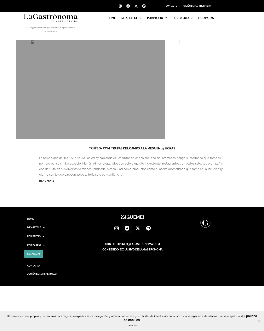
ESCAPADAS (206, 18)
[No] (259, 321)
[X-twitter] (136, 6)
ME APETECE (129, 18)
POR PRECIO (155, 18)
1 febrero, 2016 (147, 134)
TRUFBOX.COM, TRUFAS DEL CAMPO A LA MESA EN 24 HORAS (132, 148)
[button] (131, 18)
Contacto (171, 6)
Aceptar (133, 325)
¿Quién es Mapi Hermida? (197, 6)
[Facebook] (128, 6)
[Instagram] (120, 6)
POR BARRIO (181, 18)
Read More (46, 180)
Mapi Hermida (35, 134)
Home (112, 18)
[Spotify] (144, 6)
